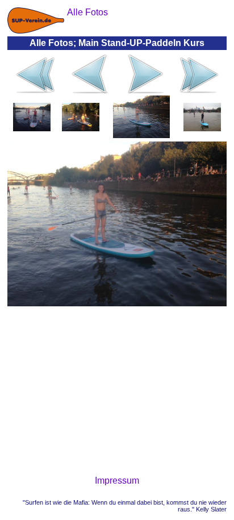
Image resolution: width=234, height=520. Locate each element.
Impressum (117, 480)
